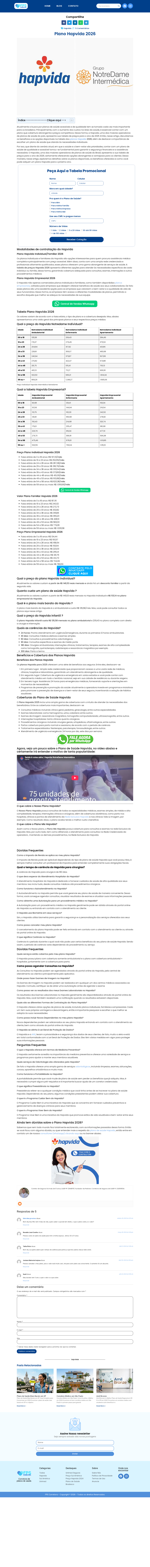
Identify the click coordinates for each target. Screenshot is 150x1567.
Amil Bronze (101, 1396)
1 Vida (54, 230)
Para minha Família (60, 205)
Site (18, 1338)
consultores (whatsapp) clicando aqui (59, 1133)
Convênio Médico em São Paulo (70, 1396)
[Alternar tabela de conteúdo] (70, 120)
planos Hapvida (78, 139)
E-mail (20, 1330)
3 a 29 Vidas (74, 230)
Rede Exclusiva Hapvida (77, 816)
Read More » (21, 1406)
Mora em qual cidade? (61, 189)
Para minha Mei (58, 211)
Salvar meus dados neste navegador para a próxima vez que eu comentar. (47, 1347)
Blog (59, 5)
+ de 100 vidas (57, 233)
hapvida (67, 28)
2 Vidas (62, 230)
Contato (73, 5)
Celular (81, 179)
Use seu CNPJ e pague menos (65, 216)
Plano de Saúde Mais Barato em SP (31, 1396)
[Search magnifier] (118, 5)
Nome (52, 179)
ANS (34, 1034)
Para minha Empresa (60, 208)
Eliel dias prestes (29, 1218)
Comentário (22, 1295)
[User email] (20, 1204)
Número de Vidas (58, 226)
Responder (26, 1225)
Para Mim (55, 202)
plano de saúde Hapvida (102, 1130)
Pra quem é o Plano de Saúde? (65, 198)
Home (47, 5)
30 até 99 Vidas (90, 230)
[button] (64, 22)
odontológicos (83, 1066)
